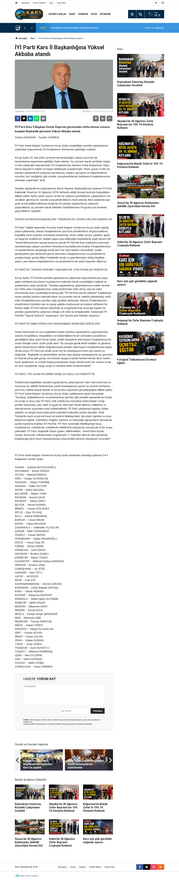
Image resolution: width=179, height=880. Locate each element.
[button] (96, 118)
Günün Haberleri (39, 3)
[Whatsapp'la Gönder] (36, 118)
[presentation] (24, 28)
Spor (94, 14)
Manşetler (25, 3)
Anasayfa (22, 38)
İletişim (82, 867)
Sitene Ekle (61, 3)
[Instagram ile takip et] (153, 867)
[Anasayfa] (16, 3)
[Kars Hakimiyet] (29, 14)
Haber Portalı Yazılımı (29, 876)
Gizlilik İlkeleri (95, 867)
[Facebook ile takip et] (139, 867)
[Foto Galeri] (162, 2)
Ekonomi (105, 14)
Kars (72, 14)
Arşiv (51, 3)
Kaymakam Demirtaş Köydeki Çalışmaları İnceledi (75, 27)
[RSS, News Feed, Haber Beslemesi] (160, 867)
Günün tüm (154, 27)
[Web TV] (155, 2)
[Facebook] (17, 118)
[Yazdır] (43, 118)
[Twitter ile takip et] (146, 867)
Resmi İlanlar (57, 14)
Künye (73, 867)
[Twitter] (24, 118)
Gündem (83, 14)
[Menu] (132, 14)
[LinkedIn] (30, 118)
